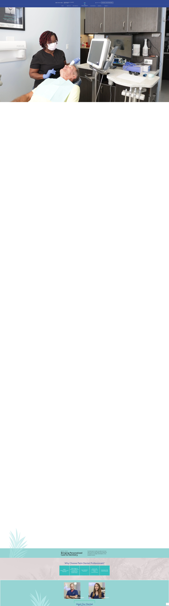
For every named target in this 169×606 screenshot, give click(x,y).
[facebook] (98, 2)
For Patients (92, 5)
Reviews (99, 5)
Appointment (107, 2)
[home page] (85, 4)
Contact (106, 5)
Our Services (75, 5)
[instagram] (99, 2)
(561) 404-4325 (59, 2)
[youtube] (95, 2)
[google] (97, 2)
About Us (68, 5)
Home (62, 5)
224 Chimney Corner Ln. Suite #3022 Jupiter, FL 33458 (69, 2)
